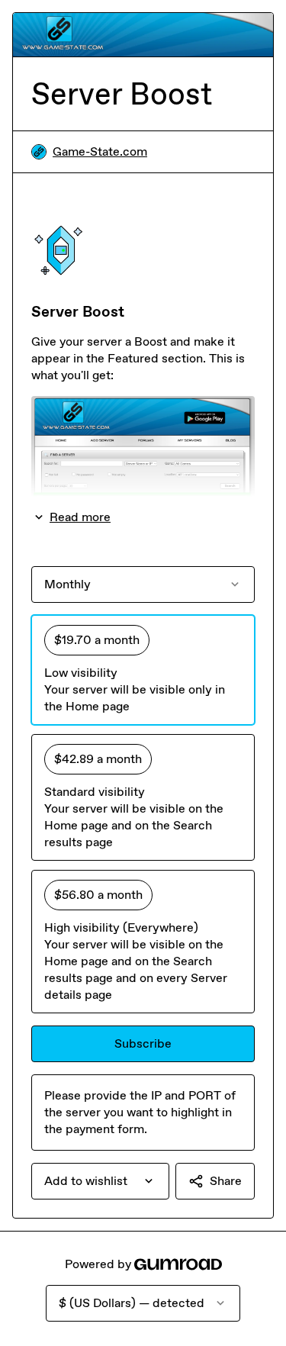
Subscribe (143, 1043)
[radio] (143, 670)
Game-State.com (100, 151)
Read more (80, 517)
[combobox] (100, 1181)
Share (226, 1181)
